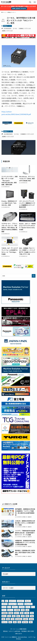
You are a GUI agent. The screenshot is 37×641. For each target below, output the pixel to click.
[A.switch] (30, 267)
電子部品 (25, 622)
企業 (27, 610)
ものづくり (12, 601)
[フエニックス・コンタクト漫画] (16, 365)
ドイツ (28, 607)
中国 (23, 610)
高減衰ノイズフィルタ (7, 30)
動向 (21, 613)
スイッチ (20, 604)
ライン (4, 610)
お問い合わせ (18, 633)
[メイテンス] (16, 433)
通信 (15, 622)
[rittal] (16, 326)
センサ (4, 607)
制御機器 (4, 613)
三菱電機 (17, 610)
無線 (8, 619)
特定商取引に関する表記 (27, 631)
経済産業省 (19, 619)
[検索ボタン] (30, 2)
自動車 (25, 619)
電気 (31, 622)
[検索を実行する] (33, 276)
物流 (12, 619)
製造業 (31, 619)
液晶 (32, 616)
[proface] (16, 450)
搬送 (18, 616)
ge (3, 601)
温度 (3, 619)
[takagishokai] (16, 395)
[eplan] (16, 316)
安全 (32, 613)
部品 (19, 622)
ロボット (10, 610)
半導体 (26, 613)
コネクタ (4, 604)
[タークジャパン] (18, 124)
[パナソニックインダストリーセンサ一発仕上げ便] (16, 336)
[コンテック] (18, 268)
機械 (27, 616)
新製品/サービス (7, 26)
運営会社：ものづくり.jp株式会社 (11, 631)
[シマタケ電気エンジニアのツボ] (16, 356)
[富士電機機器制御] (16, 405)
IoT (6, 601)
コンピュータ (12, 604)
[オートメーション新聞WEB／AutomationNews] (6, 2)
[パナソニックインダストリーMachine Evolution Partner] (7, 124)
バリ (33, 607)
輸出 (10, 622)
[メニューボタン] (34, 2)
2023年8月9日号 (7, 28)
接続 (14, 616)
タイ (9, 607)
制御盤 (11, 613)
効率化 (16, 613)
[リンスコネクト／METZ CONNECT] (16, 385)
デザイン (15, 607)
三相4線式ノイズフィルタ (25, 28)
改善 (23, 616)
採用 (9, 616)
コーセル (15, 28)
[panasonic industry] (16, 303)
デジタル (21, 607)
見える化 (4, 622)
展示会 (4, 616)
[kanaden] (16, 415)
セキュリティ (28, 604)
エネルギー (20, 601)
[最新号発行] (16, 493)
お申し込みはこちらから (19, 8)
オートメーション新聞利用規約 (18, 629)
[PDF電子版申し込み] (19, 38)
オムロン (28, 601)
